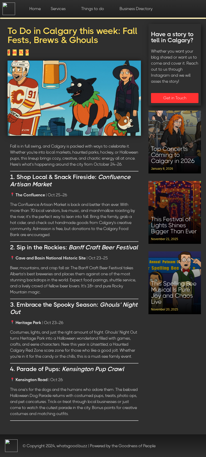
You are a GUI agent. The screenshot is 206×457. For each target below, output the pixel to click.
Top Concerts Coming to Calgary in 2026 (173, 154)
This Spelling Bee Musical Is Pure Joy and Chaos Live (173, 292)
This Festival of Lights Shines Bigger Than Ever (174, 225)
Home (35, 8)
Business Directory (136, 8)
